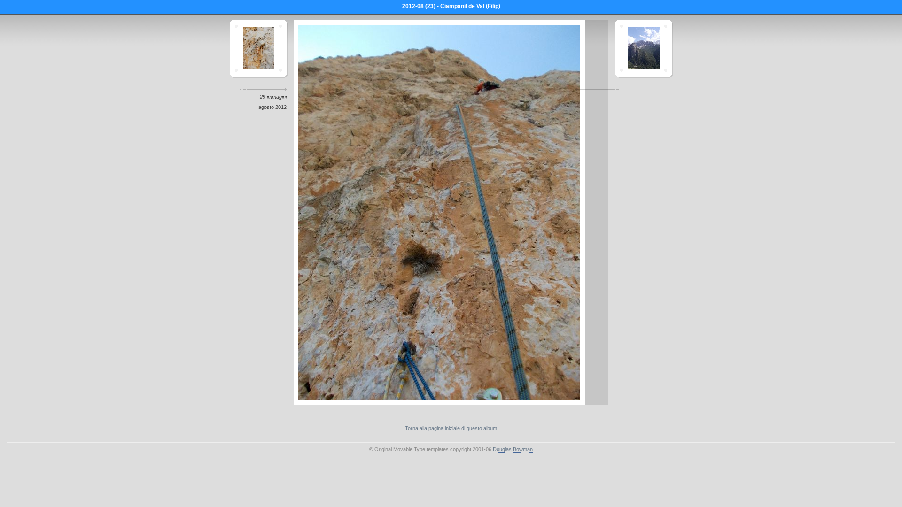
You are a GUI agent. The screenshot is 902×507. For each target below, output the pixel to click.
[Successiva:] (643, 48)
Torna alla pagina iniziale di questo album (451, 428)
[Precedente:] (258, 48)
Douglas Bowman (513, 449)
